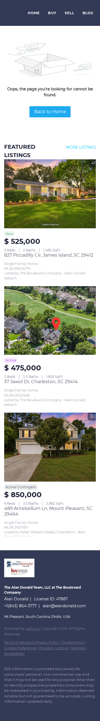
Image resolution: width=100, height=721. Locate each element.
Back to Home (50, 111)
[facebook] (7, 710)
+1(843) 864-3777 (20, 605)
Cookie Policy (73, 642)
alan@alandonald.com (64, 605)
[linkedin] (18, 710)
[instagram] (40, 710)
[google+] (62, 710)
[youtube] (51, 710)
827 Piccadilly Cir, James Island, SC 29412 (48, 255)
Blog (87, 13)
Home (34, 13)
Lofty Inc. (33, 628)
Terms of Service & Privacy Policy (31, 642)
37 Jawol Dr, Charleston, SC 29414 (41, 381)
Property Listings (53, 648)
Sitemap (78, 648)
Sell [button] (69, 13)
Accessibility (14, 653)
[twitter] (29, 710)
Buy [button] (52, 13)
